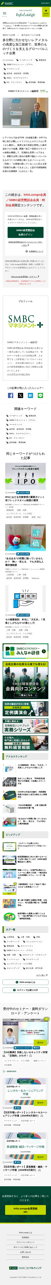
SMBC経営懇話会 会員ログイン (26, 232)
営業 (38, 937)
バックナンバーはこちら (18, 374)
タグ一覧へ (41, 975)
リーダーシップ (15, 416)
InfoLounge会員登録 (25, 1210)
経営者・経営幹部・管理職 (20, 429)
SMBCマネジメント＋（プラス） (22, 420)
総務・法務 (11, 955)
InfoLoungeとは (27, 982)
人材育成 (10, 937)
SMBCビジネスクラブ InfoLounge (15, 23)
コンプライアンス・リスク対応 (19, 964)
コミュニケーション (34, 941)
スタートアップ (13, 968)
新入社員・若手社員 (34, 968)
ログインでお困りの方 (27, 990)
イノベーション (13, 959)
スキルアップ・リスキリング (34, 955)
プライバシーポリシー (25, 1242)
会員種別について (35, 251)
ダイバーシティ (27, 946)
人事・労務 (25, 937)
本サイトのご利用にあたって (25, 1247)
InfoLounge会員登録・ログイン (24, 277)
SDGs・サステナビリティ (20, 433)
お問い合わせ (25, 1252)
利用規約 (25, 1237)
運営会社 (25, 1257)
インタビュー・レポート (38, 23)
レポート (8, 26)
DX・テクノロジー (17, 438)
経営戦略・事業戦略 (17, 442)
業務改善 (32, 416)
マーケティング (15, 425)
